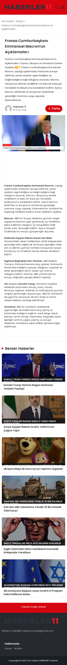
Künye (8, 648)
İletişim (18, 648)
